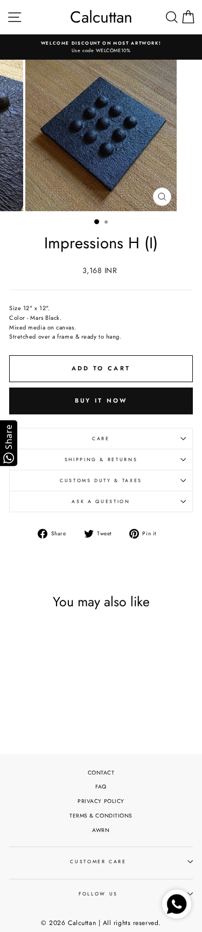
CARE (101, 438)
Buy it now (101, 400)
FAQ (101, 787)
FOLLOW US (98, 894)
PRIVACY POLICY (101, 801)
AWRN (100, 830)
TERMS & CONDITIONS (101, 816)
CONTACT (101, 773)
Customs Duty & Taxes (101, 480)
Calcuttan (101, 17)
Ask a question (101, 501)
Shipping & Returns (101, 459)
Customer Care (98, 861)
